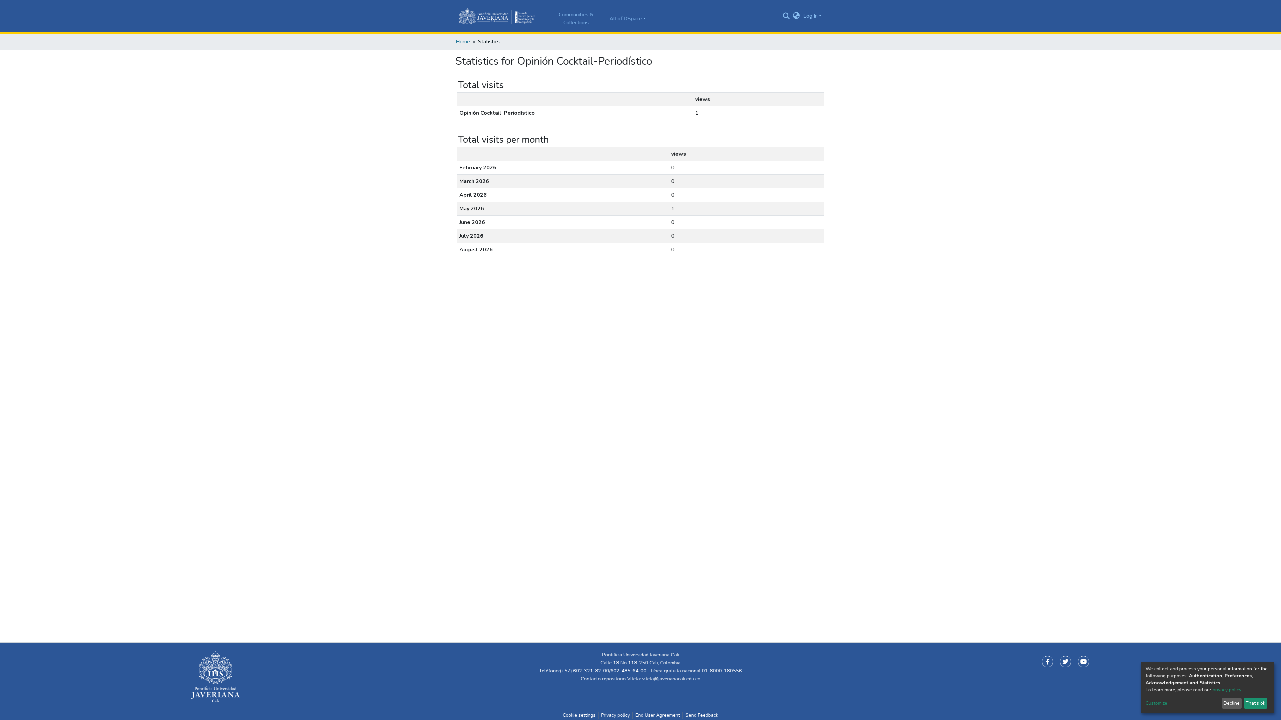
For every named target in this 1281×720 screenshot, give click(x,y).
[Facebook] (1047, 661)
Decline (1232, 703)
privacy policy (1227, 690)
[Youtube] (1083, 661)
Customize (1156, 703)
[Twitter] (1065, 661)
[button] (796, 16)
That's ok (1255, 703)
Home (463, 41)
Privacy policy (615, 715)
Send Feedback (702, 715)
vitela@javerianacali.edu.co (671, 678)
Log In (810, 16)
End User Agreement (657, 715)
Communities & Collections (576, 18)
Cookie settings (579, 715)
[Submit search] (786, 16)
